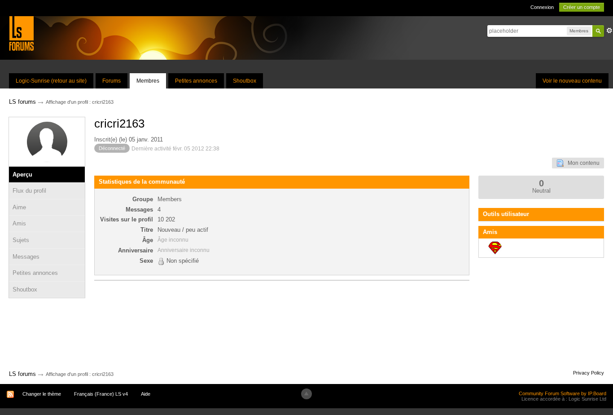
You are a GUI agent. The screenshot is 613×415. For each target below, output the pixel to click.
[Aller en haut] (306, 394)
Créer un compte (581, 7)
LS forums (22, 374)
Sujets (21, 240)
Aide (145, 394)
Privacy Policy (588, 372)
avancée (609, 30)
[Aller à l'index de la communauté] (21, 33)
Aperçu (22, 174)
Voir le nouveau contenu (572, 81)
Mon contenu (582, 163)
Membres (147, 81)
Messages (26, 256)
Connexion (542, 7)
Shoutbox (244, 81)
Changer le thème (41, 394)
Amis (19, 223)
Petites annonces (196, 81)
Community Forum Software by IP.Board (562, 393)
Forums (111, 81)
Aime (19, 207)
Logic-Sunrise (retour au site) (51, 81)
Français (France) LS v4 (101, 394)
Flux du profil (29, 190)
